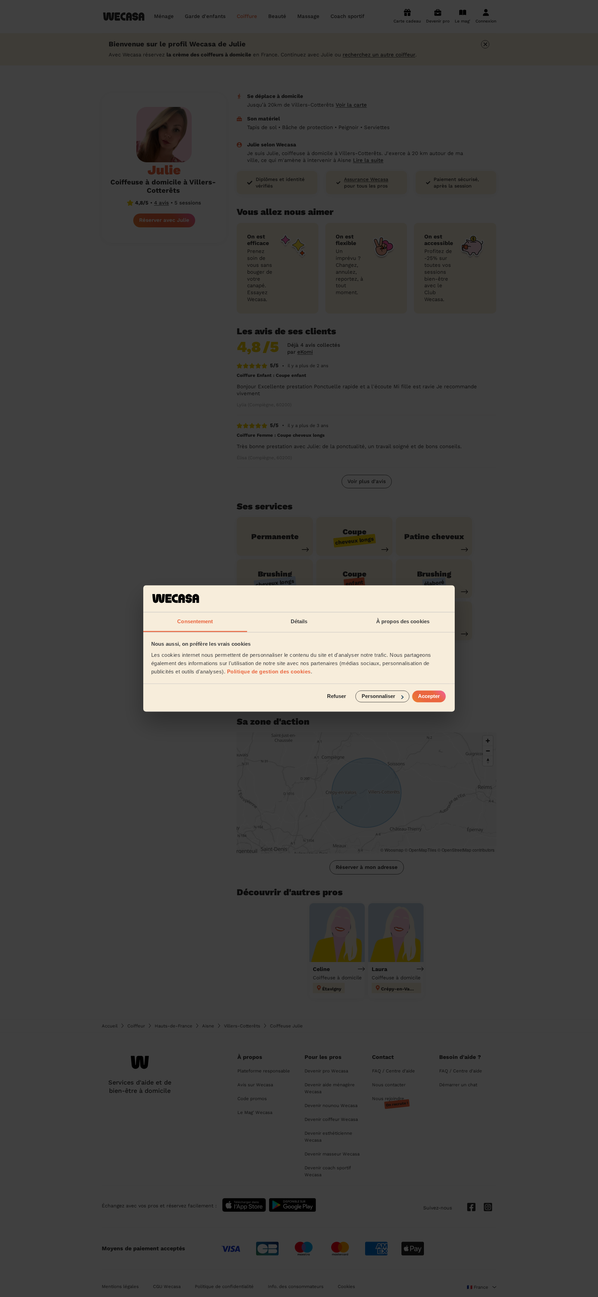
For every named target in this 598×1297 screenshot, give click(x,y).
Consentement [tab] (195, 621)
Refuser (336, 696)
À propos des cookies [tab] (402, 621)
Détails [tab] (299, 621)
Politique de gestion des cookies (269, 671)
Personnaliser (378, 696)
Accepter (429, 696)
